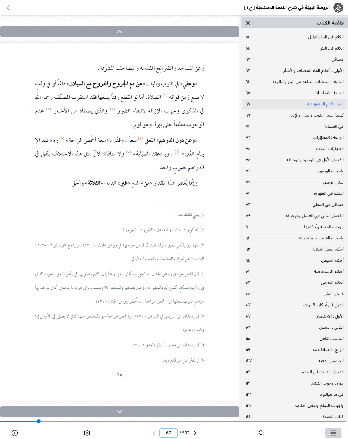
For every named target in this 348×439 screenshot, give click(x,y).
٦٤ (295, 81)
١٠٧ (295, 305)
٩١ (295, 238)
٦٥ (295, 92)
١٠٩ (295, 327)
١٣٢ (295, 394)
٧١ (295, 126)
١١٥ (295, 338)
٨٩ (295, 215)
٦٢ (295, 59)
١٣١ (295, 372)
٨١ (295, 193)
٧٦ (295, 171)
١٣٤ (295, 405)
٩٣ (295, 249)
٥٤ (295, 37)
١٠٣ (295, 282)
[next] (119, 411)
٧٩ (295, 182)
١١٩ (295, 349)
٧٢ (295, 137)
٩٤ (295, 260)
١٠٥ (295, 293)
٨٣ (295, 204)
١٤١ (295, 416)
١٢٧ (295, 360)
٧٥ (295, 148)
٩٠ (295, 226)
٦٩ (295, 115)
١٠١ (295, 271)
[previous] (154, 433)
